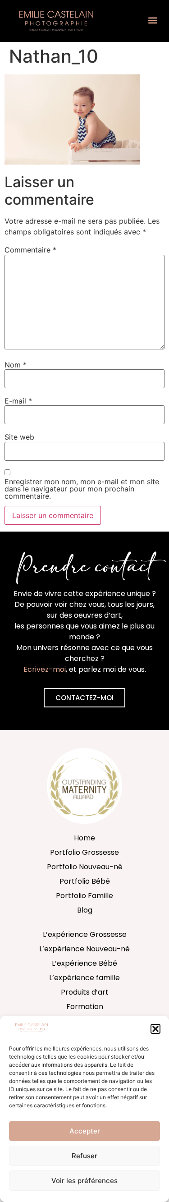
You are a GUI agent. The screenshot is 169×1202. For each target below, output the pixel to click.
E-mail (18, 400)
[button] (155, 1028)
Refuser (84, 1156)
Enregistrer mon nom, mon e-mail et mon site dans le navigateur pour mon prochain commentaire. (82, 489)
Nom (16, 364)
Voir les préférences (84, 1180)
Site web (19, 436)
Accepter (84, 1131)
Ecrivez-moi (44, 669)
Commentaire (30, 249)
